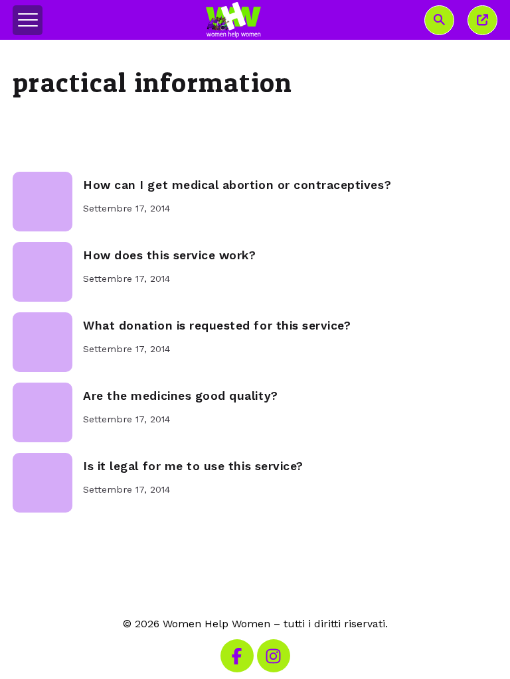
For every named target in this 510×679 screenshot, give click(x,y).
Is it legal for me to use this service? (193, 466)
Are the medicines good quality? (180, 395)
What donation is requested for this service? (217, 325)
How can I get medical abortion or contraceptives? (237, 185)
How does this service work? (169, 255)
